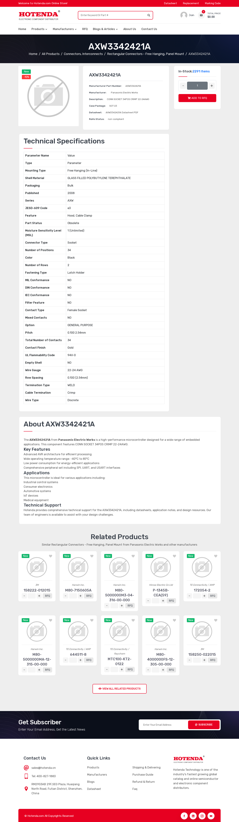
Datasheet (170, 3)
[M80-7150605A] (78, 567)
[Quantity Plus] (212, 86)
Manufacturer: (98, 92)
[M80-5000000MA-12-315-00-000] (37, 631)
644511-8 (78, 654)
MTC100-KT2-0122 (119, 661)
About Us (129, 29)
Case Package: (97, 106)
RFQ (85, 29)
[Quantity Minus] (183, 86)
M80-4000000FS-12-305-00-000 (160, 659)
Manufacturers (63, 29)
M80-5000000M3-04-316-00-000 (119, 595)
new (26, 71)
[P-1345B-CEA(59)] (161, 567)
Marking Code (213, 3)
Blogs (90, 781)
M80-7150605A (78, 590)
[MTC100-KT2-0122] (119, 631)
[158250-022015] (202, 631)
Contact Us (149, 29)
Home (22, 29)
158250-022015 (202, 654)
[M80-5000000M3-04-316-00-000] (119, 567)
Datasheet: (95, 112)
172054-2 (202, 590)
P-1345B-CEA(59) (161, 592)
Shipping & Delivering (146, 767)
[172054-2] (202, 567)
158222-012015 (37, 590)
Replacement (191, 3)
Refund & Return (143, 781)
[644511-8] (78, 631)
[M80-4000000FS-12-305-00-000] (161, 631)
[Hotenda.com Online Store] (39, 15)
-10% (26, 77)
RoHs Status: (96, 119)
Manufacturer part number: (105, 86)
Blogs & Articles (104, 29)
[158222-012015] (37, 567)
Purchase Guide (142, 774)
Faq (134, 789)
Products (37, 29)
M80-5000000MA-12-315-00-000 (37, 659)
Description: (96, 99)
